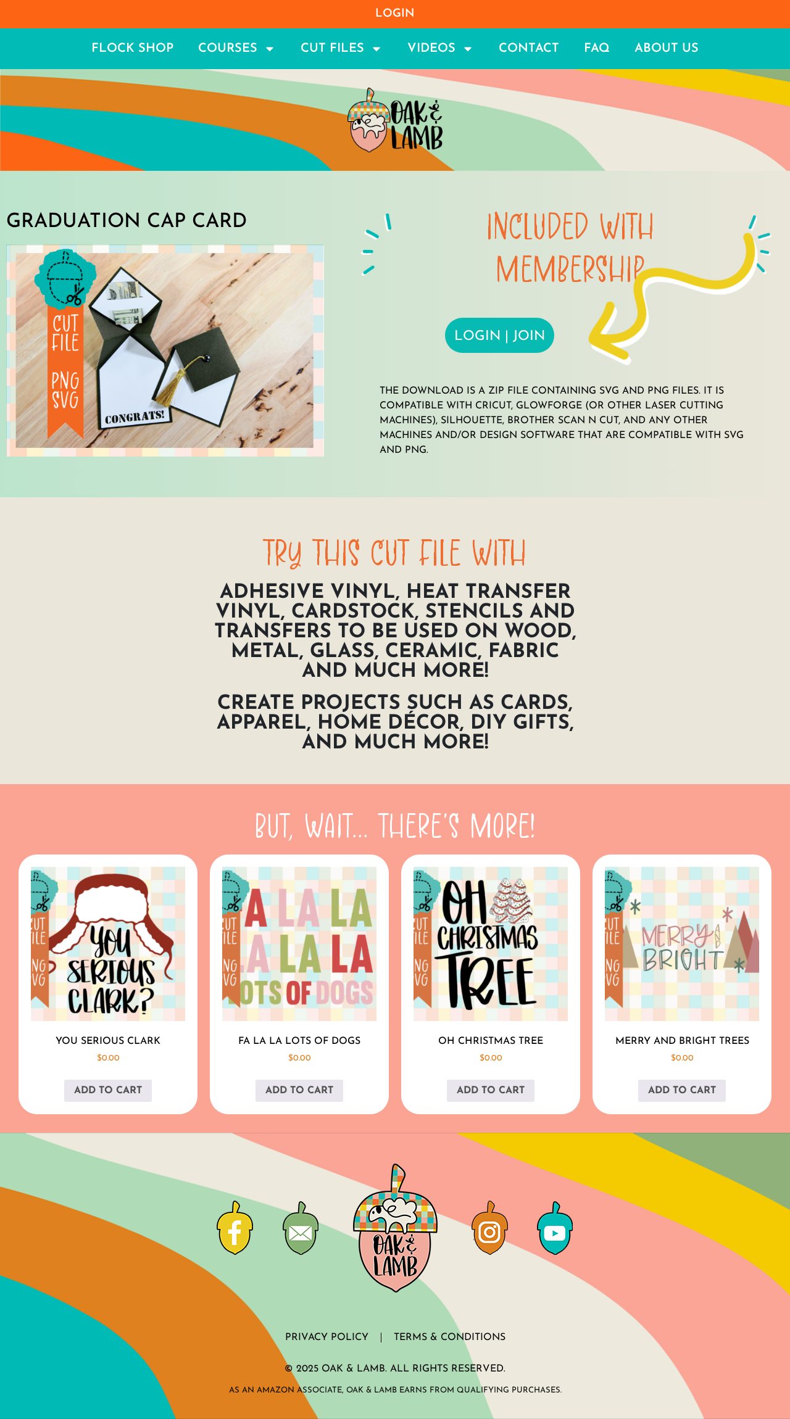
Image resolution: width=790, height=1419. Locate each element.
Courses (227, 49)
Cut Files (332, 49)
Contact (529, 49)
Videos (431, 49)
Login (395, 14)
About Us (666, 49)
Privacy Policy (326, 1337)
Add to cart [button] (108, 1091)
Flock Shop (132, 49)
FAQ (597, 49)
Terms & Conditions (449, 1337)
